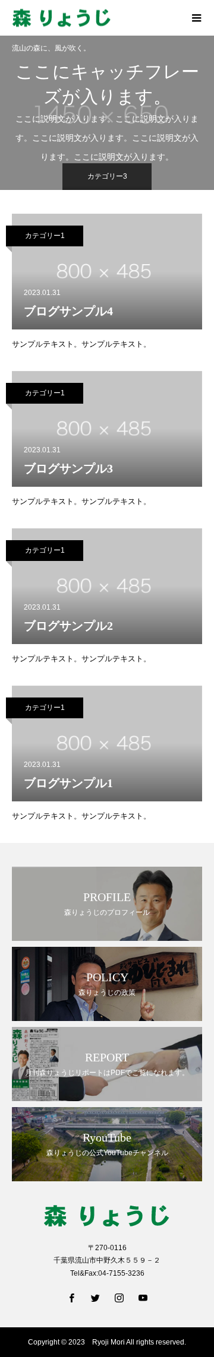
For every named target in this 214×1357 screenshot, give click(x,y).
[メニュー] (196, 18)
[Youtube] (143, 1298)
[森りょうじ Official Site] (95, 18)
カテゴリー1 (45, 236)
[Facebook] (71, 1298)
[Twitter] (95, 1298)
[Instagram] (119, 1298)
